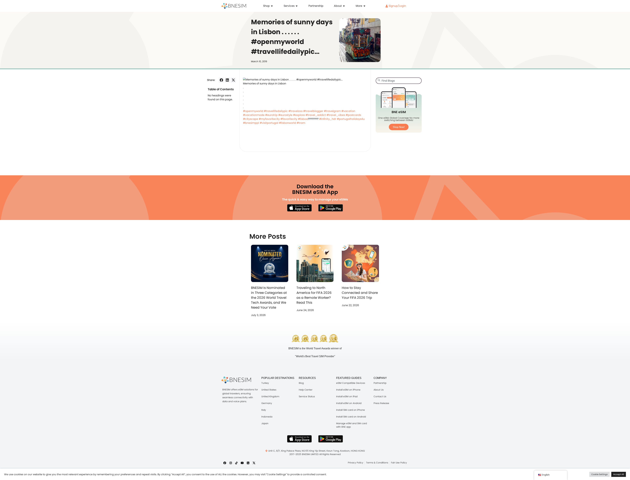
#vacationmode (253, 115)
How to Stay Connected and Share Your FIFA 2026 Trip (360, 292)
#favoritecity (288, 119)
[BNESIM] (236, 379)
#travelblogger (313, 111)
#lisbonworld (287, 123)
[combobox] (399, 80)
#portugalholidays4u (351, 119)
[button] (221, 80)
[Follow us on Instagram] (230, 463)
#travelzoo (295, 111)
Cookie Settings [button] (599, 474)
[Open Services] (296, 6)
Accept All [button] (618, 474)
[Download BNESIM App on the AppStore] (299, 438)
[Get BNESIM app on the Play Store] (330, 207)
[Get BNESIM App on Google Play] (330, 438)
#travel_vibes (335, 115)
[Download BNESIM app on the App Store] (299, 207)
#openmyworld (253, 111)
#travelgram (332, 111)
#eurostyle (285, 115)
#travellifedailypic (276, 111)
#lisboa (303, 119)
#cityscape (250, 119)
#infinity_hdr (327, 119)
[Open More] (364, 6)
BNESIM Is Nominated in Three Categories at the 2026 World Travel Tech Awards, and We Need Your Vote (269, 297)
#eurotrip (271, 115)
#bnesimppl (251, 123)
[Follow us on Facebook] (224, 463)
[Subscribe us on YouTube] (242, 463)
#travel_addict (315, 115)
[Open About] (344, 6)
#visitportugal (269, 123)
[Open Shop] (272, 6)
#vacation (348, 111)
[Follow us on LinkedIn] (248, 463)
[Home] (233, 6)
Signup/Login (397, 6)
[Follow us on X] (254, 463)
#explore (299, 115)
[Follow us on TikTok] (236, 463)
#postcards (353, 115)
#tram (301, 123)
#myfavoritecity (269, 119)
